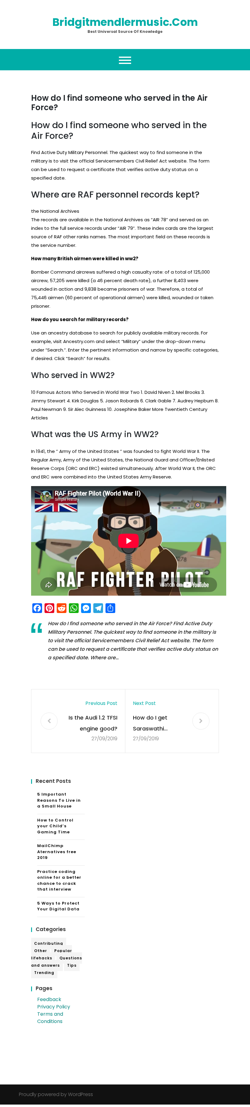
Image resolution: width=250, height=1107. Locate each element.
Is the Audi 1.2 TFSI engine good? (93, 723)
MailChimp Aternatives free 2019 (56, 851)
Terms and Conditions (50, 1018)
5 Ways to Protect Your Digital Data (58, 906)
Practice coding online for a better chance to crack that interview (59, 880)
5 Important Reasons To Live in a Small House (59, 800)
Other (40, 950)
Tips (72, 965)
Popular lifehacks (51, 954)
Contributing (48, 943)
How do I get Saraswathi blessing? (150, 724)
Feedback (49, 999)
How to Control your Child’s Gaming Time (55, 826)
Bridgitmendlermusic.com (125, 22)
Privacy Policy (53, 1006)
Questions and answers (56, 961)
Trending (44, 972)
